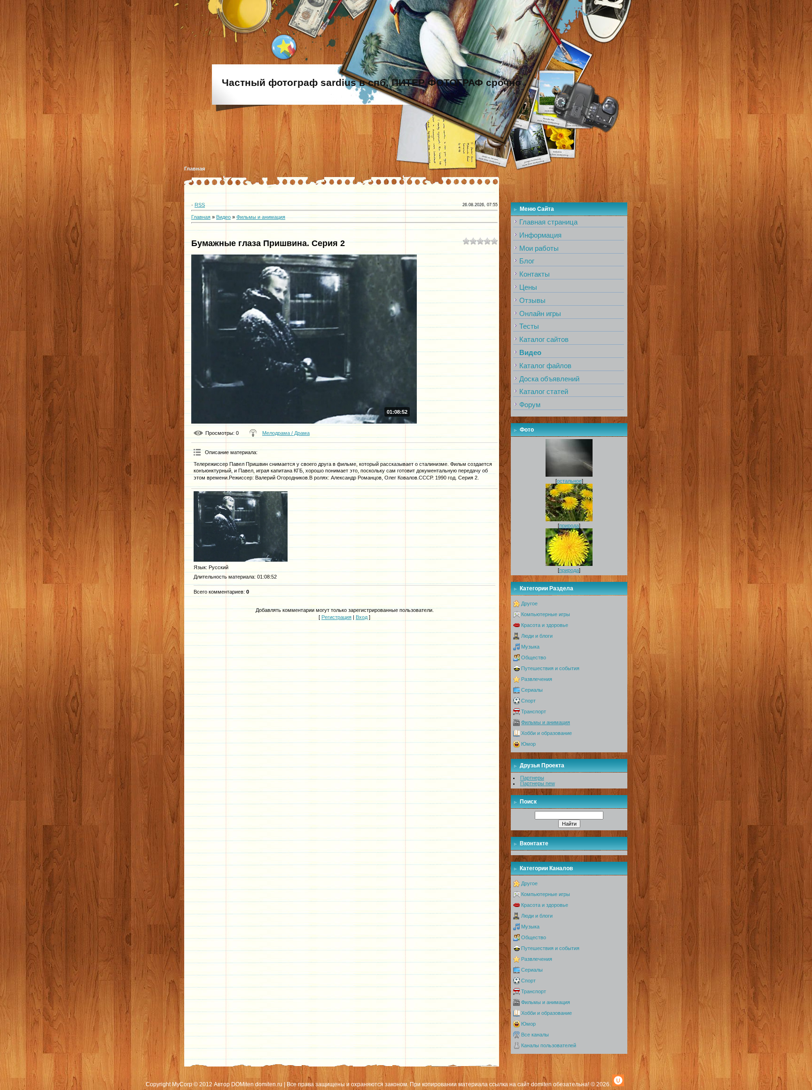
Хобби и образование (546, 733)
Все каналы (535, 1034)
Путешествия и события (550, 668)
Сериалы (532, 690)
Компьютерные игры (545, 614)
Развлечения (536, 679)
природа (569, 525)
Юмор (528, 744)
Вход (361, 617)
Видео (223, 217)
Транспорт (533, 711)
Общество (533, 657)
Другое (529, 603)
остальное (569, 481)
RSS (200, 205)
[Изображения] (241, 526)
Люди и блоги (537, 636)
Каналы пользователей (548, 1045)
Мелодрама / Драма (286, 433)
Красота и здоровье (544, 625)
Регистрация (336, 617)
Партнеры (532, 778)
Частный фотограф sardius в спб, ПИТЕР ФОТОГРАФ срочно (371, 82)
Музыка (530, 646)
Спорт (528, 700)
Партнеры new (537, 783)
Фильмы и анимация (260, 217)
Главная (194, 168)
